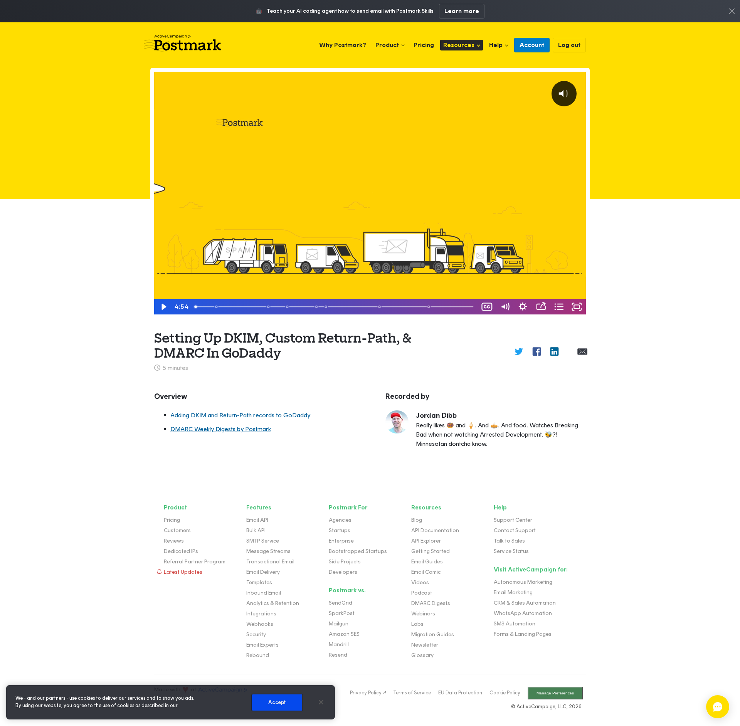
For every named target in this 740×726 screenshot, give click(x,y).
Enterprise (341, 541)
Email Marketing (513, 592)
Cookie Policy (504, 693)
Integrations (261, 613)
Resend (338, 655)
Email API (257, 520)
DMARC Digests (430, 603)
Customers (177, 530)
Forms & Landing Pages (523, 634)
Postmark (182, 43)
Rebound (257, 655)
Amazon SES (344, 634)
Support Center (513, 520)
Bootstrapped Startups (358, 551)
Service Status (511, 551)
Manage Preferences (555, 693)
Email (581, 352)
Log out (569, 45)
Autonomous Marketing (523, 582)
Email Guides (427, 561)
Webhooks (259, 624)
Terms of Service (412, 693)
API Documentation (435, 530)
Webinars (423, 613)
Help (496, 45)
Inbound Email (263, 593)
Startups (339, 530)
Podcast (421, 593)
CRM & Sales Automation (525, 603)
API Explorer (426, 541)
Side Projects (345, 561)
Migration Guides (432, 634)
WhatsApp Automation (523, 613)
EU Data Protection (460, 693)
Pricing (424, 45)
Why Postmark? (342, 45)
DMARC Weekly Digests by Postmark (220, 429)
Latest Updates (183, 572)
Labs (417, 624)
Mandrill (339, 644)
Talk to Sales (509, 541)
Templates (259, 582)
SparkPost (342, 613)
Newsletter (424, 645)
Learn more (461, 11)
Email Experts (262, 645)
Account (532, 45)
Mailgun (338, 623)
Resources (458, 45)
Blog (416, 520)
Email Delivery (263, 572)
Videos (420, 582)
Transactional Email (270, 561)
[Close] (321, 702)
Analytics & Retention (272, 603)
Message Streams (268, 551)
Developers (343, 572)
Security (256, 634)
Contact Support (515, 530)
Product (387, 45)
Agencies (340, 520)
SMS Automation (514, 623)
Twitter (519, 352)
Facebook (536, 352)
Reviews (174, 541)
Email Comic (426, 572)
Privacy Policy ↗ (368, 693)
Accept (277, 702)
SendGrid (340, 603)
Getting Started (430, 551)
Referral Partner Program (194, 561)
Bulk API (256, 530)
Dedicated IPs (181, 551)
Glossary (422, 655)
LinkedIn (554, 352)
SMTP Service (262, 541)
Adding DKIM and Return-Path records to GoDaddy (240, 415)
